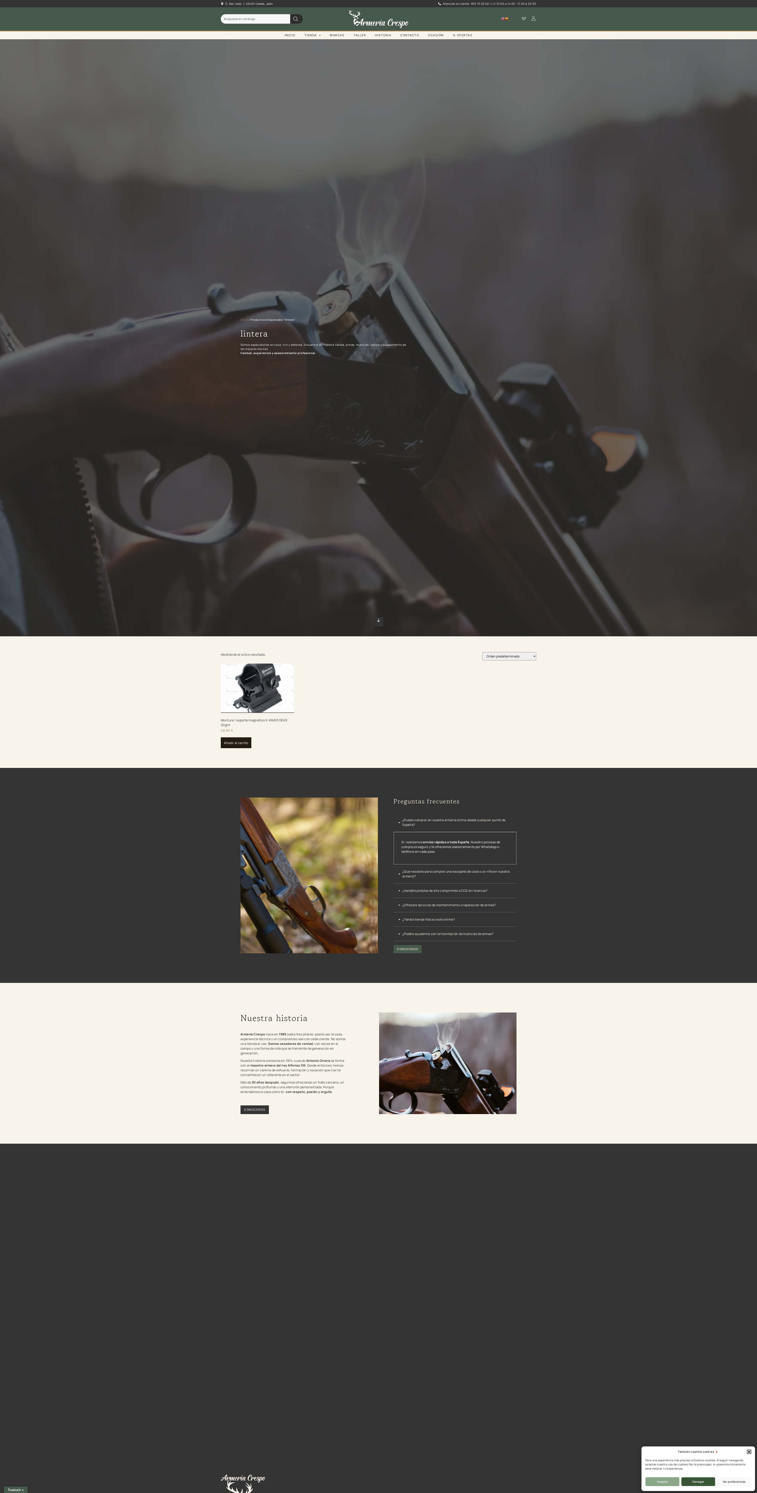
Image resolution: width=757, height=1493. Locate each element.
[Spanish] (506, 18)
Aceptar (662, 1482)
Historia (383, 35)
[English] (502, 18)
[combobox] (255, 19)
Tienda (310, 35)
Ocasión (436, 35)
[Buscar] (296, 19)
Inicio (290, 35)
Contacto (409, 35)
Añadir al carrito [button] (236, 743)
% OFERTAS (463, 35)
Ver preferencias (734, 1482)
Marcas (337, 35)
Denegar (698, 1482)
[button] (749, 1452)
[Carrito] (522, 18)
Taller (359, 35)
